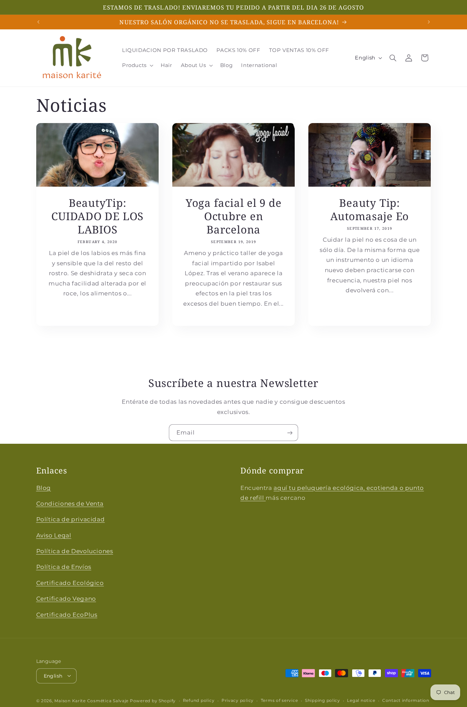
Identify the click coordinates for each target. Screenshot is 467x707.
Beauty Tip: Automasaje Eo (369, 210)
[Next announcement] (428, 22)
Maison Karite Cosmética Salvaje (91, 700)
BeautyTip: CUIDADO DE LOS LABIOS (97, 216)
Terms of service (279, 700)
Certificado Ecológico (70, 582)
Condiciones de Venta (70, 503)
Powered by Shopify (153, 700)
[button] (137, 65)
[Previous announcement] (38, 22)
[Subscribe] (290, 432)
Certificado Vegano (66, 598)
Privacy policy (238, 700)
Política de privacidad (70, 519)
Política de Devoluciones (74, 551)
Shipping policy (322, 700)
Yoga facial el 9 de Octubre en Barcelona (234, 216)
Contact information (405, 700)
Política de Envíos (63, 566)
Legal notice (361, 700)
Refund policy (199, 700)
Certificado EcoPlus (66, 614)
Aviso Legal (53, 535)
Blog (43, 487)
